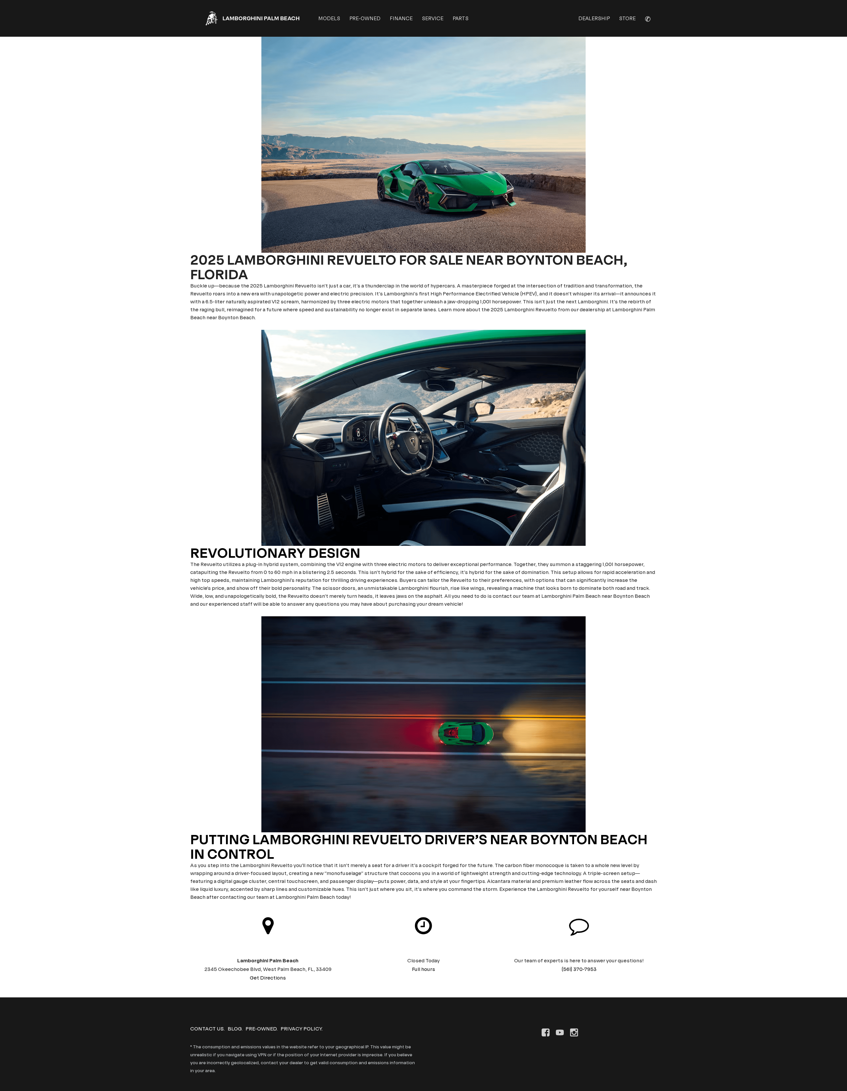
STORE (627, 18)
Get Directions (268, 978)
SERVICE (432, 18)
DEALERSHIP (594, 18)
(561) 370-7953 (579, 969)
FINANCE (401, 18)
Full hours (423, 969)
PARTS (460, 18)
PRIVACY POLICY (301, 1028)
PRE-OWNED (364, 18)
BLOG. (235, 1028)
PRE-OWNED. (261, 1028)
